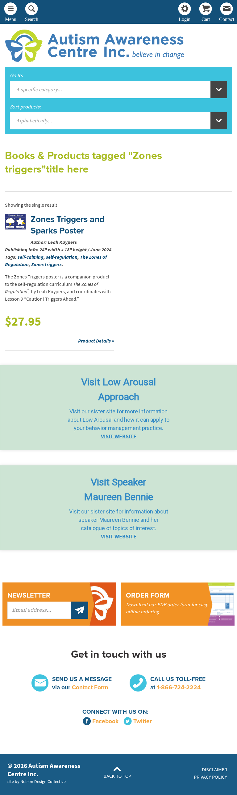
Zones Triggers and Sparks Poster (67, 225)
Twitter (142, 721)
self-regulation (61, 257)
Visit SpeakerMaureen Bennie (118, 489)
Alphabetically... (34, 121)
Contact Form (90, 687)
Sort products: (25, 107)
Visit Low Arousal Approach (118, 389)
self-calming (31, 257)
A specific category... (39, 90)
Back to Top (117, 776)
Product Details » (96, 341)
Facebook (105, 721)
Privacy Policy (210, 777)
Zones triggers (46, 264)
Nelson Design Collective (43, 781)
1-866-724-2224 (179, 687)
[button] (118, 407)
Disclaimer (214, 769)
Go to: (16, 75)
